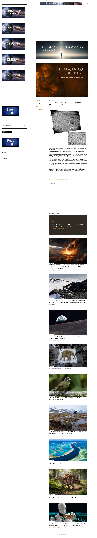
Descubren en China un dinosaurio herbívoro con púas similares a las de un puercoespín (67, 497)
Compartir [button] (38, 100)
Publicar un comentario (60, 228)
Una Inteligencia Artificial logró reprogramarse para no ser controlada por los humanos (67, 524)
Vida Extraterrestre (40, 109)
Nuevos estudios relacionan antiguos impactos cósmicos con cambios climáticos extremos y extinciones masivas (66, 266)
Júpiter (37, 105)
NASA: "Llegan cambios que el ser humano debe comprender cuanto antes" (65, 337)
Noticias (37, 106)
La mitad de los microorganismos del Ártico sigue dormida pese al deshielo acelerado (67, 432)
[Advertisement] (61, 13)
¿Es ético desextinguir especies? (60, 368)
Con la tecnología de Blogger (63, 534)
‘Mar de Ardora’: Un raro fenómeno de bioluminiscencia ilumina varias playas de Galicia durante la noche (67, 224)
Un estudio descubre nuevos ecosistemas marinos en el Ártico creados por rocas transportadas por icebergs (67, 302)
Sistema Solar (39, 108)
